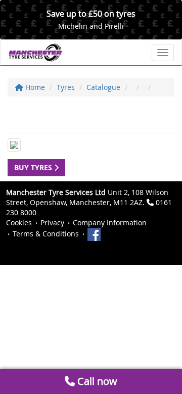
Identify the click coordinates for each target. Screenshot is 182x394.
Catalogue (103, 87)
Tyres (66, 87)
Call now (96, 381)
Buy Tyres (34, 167)
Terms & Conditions (46, 233)
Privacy (52, 222)
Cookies (19, 222)
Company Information (110, 222)
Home (34, 87)
